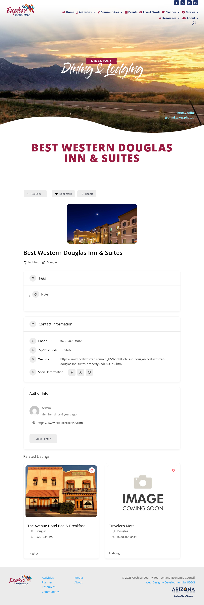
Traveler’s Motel (122, 525)
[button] (26, 512)
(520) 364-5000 (71, 341)
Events (132, 12)
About (190, 18)
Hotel (45, 294)
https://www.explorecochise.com (60, 423)
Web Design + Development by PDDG (170, 582)
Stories (190, 12)
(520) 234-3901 (45, 537)
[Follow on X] (182, 2)
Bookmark (65, 194)
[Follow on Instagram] (195, 2)
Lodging (33, 262)
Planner (170, 12)
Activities (85, 12)
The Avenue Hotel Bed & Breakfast (56, 525)
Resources (169, 18)
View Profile (43, 439)
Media (79, 577)
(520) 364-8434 (127, 537)
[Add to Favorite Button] (92, 470)
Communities (109, 12)
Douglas (52, 262)
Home (69, 12)
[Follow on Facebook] (176, 2)
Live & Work (151, 12)
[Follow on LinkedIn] (189, 2)
